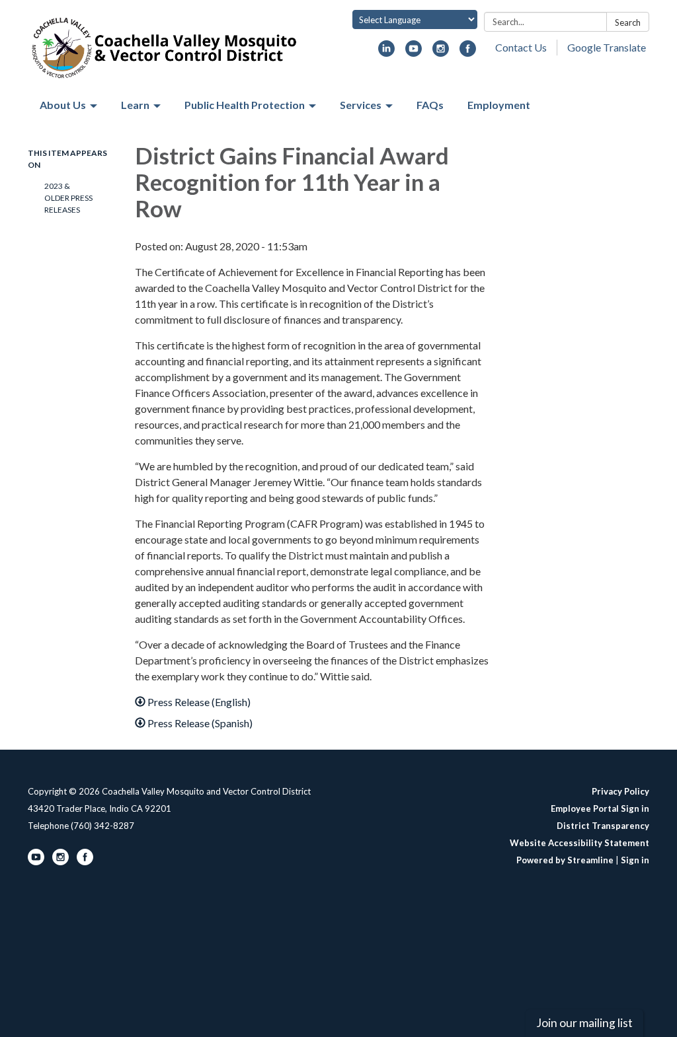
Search (628, 22)
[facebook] (467, 52)
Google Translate (606, 47)
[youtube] (413, 52)
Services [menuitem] (360, 104)
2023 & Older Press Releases (68, 198)
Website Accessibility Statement (579, 843)
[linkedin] (386, 52)
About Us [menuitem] (63, 104)
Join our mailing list (584, 1023)
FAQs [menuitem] (430, 104)
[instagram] (440, 52)
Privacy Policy (620, 791)
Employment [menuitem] (498, 104)
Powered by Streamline (565, 860)
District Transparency (603, 825)
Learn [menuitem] (135, 104)
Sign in (635, 860)
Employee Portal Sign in (600, 808)
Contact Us (521, 47)
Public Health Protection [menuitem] (244, 104)
